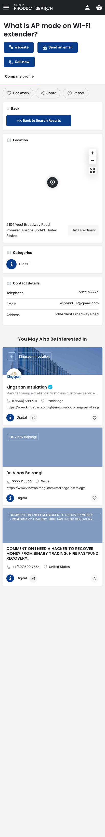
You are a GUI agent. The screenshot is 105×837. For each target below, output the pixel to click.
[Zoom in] (92, 153)
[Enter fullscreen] (92, 170)
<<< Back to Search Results (39, 120)
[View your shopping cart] (99, 7)
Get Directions (83, 230)
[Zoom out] (92, 160)
